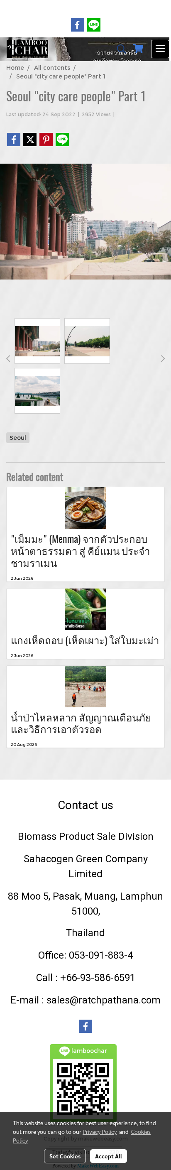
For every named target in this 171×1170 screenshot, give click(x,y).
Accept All (108, 1156)
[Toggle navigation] (160, 49)
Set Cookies (65, 1156)
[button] (118, 49)
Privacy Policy (100, 1131)
